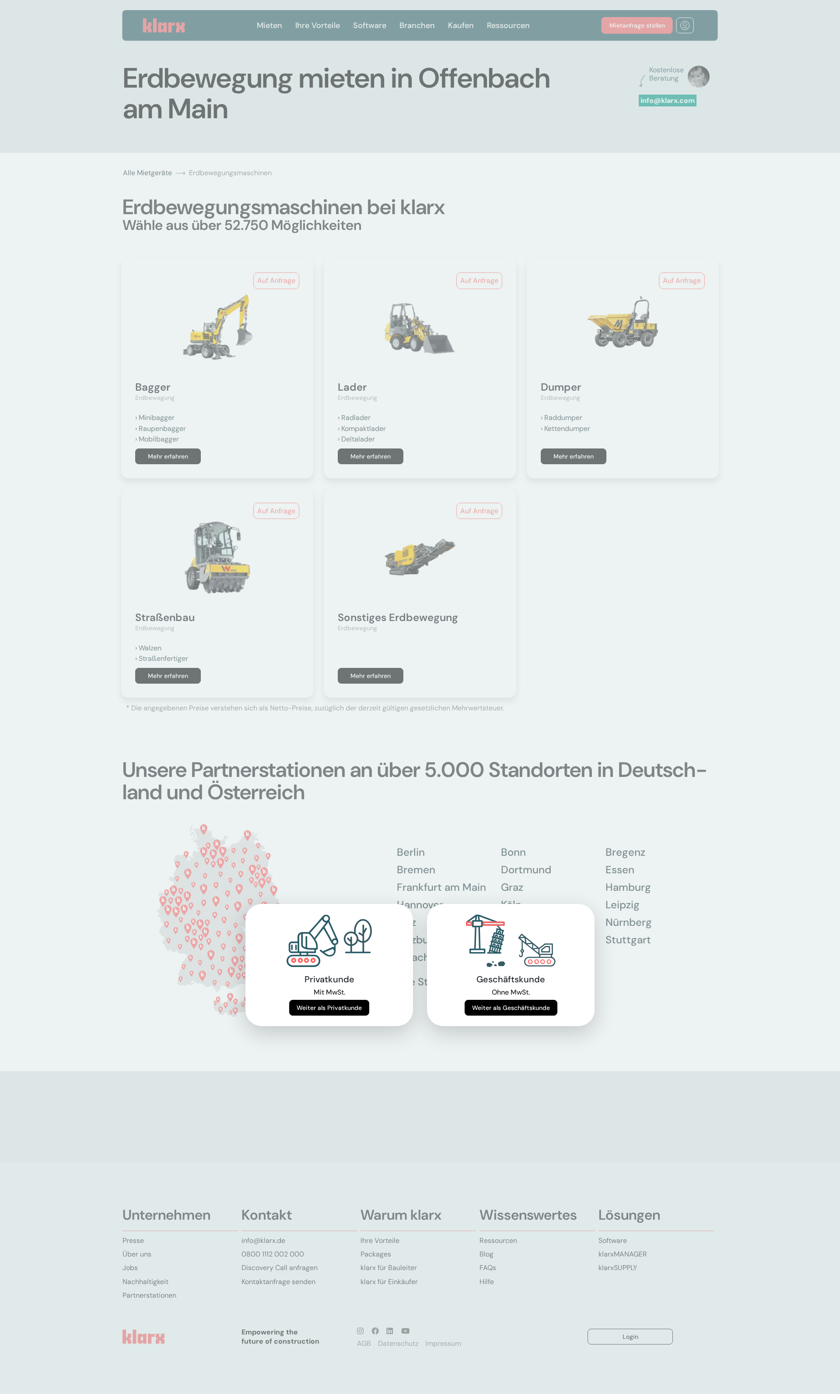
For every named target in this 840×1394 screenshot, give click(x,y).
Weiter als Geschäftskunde (511, 1008)
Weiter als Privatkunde (329, 1008)
